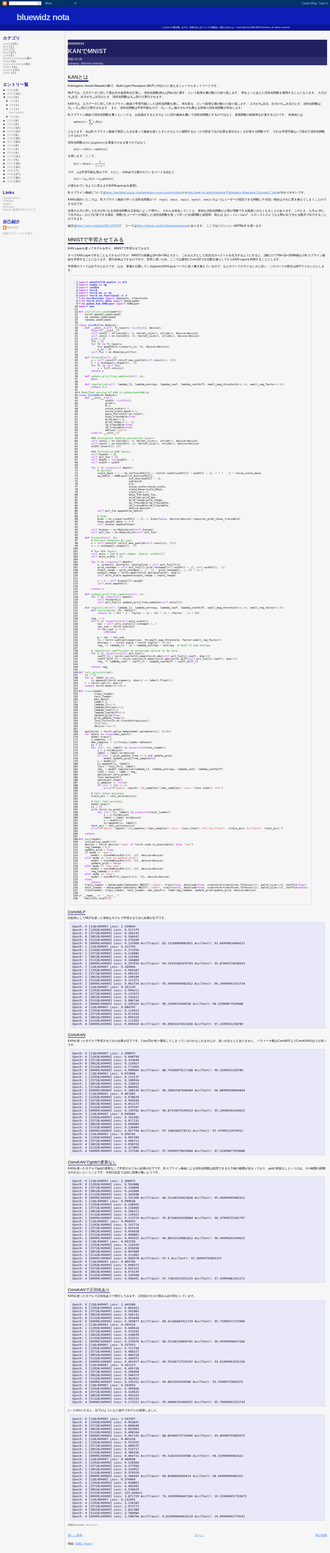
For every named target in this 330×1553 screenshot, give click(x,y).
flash (6, 46)
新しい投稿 (75, 1535)
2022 (10, 124)
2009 (10, 170)
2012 (10, 159)
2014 (10, 152)
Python (7, 66)
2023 (10, 120)
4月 (12, 116)
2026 (10, 90)
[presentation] (70, 97)
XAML (7, 72)
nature (7, 203)
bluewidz (12, 227)
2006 (10, 181)
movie (7, 61)
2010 (10, 166)
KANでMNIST (87, 51)
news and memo (13, 64)
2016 (10, 145)
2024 (10, 97)
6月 (12, 105)
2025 (10, 93)
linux (6, 52)
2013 (10, 156)
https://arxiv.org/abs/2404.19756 (97, 225)
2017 (10, 141)
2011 (10, 163)
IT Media (8, 200)
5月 (12, 109)
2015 (10, 149)
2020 (10, 131)
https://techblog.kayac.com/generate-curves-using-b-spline (144, 192)
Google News (11, 197)
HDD (6, 49)
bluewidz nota (43, 17)
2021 (10, 127)
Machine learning (92, 63)
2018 (10, 138)
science (8, 69)
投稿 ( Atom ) (84, 1543)
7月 (12, 101)
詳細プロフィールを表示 (18, 233)
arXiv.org (8, 206)
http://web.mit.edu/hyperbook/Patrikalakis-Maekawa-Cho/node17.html (233, 192)
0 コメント (91, 1525)
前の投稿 (321, 1535)
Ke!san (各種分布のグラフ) (19, 209)
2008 (10, 174)
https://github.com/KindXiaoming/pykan (162, 225)
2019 (10, 134)
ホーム (198, 1535)
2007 (10, 177)
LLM (6, 55)
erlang (7, 43)
